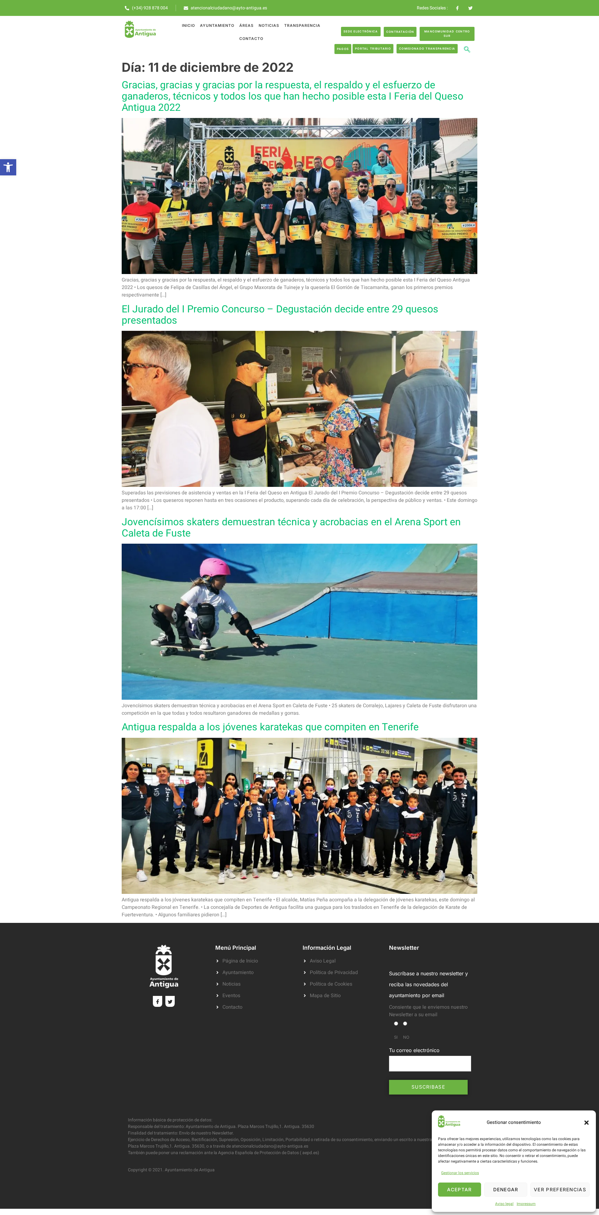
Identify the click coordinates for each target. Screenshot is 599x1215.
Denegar (506, 1190)
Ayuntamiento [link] (217, 25)
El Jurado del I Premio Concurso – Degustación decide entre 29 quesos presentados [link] (280, 315)
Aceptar (459, 1190)
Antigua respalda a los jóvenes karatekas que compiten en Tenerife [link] (270, 727)
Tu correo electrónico (414, 1050)
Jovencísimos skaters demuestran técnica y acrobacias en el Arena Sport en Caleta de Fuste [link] (291, 528)
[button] (586, 1122)
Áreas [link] (246, 25)
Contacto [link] (251, 38)
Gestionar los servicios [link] (460, 1173)
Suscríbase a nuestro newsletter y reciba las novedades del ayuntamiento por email (428, 984)
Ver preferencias (560, 1190)
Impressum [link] (526, 1204)
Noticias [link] (269, 25)
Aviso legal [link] (504, 1204)
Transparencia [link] (302, 25)
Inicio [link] (188, 25)
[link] (8, 167)
